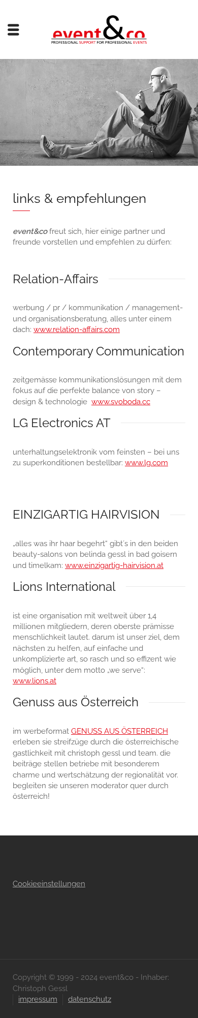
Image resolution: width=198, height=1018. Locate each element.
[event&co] (99, 29)
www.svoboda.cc (120, 401)
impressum (37, 999)
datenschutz (89, 999)
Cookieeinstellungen (49, 883)
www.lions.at (34, 680)
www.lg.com (146, 462)
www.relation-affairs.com (77, 329)
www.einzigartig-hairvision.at (114, 565)
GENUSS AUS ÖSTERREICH (119, 731)
